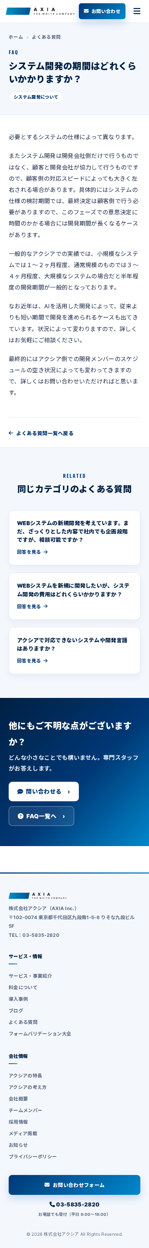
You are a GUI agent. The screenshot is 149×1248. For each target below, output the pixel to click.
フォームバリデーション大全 (40, 1034)
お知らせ (18, 1145)
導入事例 (18, 999)
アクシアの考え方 (28, 1087)
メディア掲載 (23, 1133)
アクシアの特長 (25, 1075)
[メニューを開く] (137, 11)
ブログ (16, 1010)
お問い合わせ (105, 11)
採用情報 (18, 1122)
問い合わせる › (48, 791)
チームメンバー (25, 1110)
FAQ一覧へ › (45, 816)
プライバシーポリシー (33, 1156)
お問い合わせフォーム (79, 1185)
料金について (23, 987)
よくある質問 (46, 37)
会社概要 (18, 1099)
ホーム (16, 37)
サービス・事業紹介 (30, 976)
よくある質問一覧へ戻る (44, 433)
